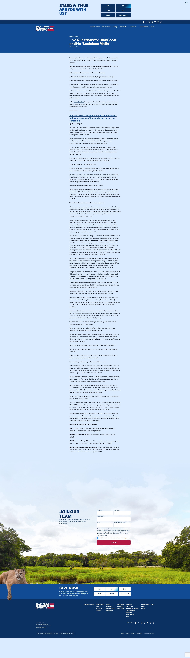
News (127, 616)
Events (97, 606)
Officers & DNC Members (132, 608)
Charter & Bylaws (130, 610)
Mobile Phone (119, 522)
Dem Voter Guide (110, 608)
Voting (115, 27)
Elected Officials (130, 614)
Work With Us (144, 27)
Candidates (123, 27)
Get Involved (106, 27)
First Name (99, 510)
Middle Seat (151, 633)
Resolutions (129, 612)
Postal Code (100, 516)
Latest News (74, 36)
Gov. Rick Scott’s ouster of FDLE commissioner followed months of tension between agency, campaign (93, 118)
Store (152, 27)
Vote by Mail (109, 606)
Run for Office (120, 608)
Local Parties (99, 608)
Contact (132, 633)
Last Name (116, 510)
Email (98, 522)
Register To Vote (95, 27)
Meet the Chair (129, 606)
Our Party (133, 27)
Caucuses (98, 610)
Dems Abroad (109, 610)
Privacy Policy (139, 633)
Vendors (143, 608)
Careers (143, 606)
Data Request (120, 606)
